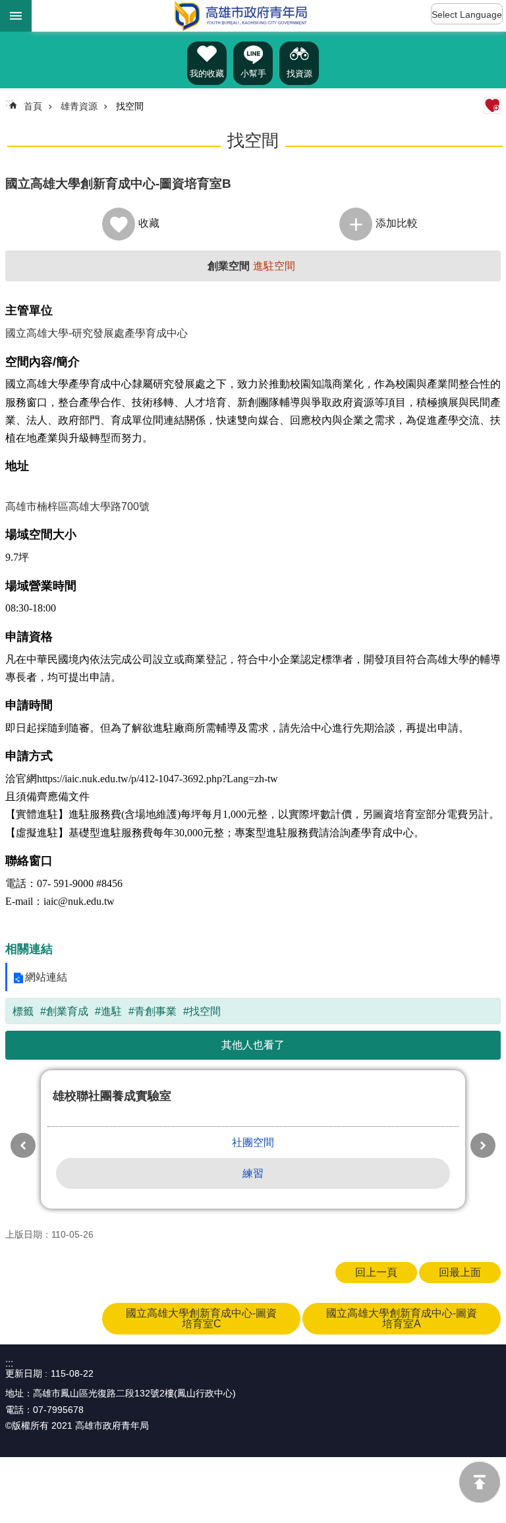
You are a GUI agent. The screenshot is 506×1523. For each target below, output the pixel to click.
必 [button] (16, 16)
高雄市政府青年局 (241, 16)
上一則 (23, 1145)
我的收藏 (207, 73)
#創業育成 (64, 1011)
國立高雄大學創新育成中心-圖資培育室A (401, 1318)
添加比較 (397, 223)
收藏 (148, 223)
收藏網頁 (492, 105)
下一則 (482, 1145)
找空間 (130, 106)
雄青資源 (79, 106)
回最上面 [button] (460, 1272)
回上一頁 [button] (376, 1272)
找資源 (299, 73)
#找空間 (202, 1011)
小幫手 (253, 73)
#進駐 (108, 1011)
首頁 (33, 106)
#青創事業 (152, 1011)
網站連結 (46, 977)
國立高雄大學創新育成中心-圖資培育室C (201, 1318)
